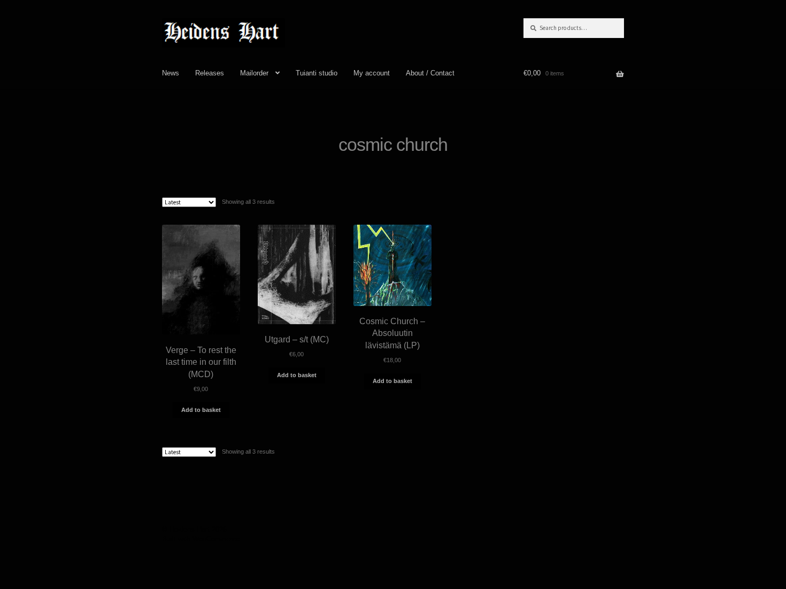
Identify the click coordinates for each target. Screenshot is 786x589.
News (170, 73)
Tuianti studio (316, 73)
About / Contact (430, 73)
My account (371, 73)
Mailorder (254, 73)
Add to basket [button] (201, 410)
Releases (209, 73)
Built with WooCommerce (201, 539)
